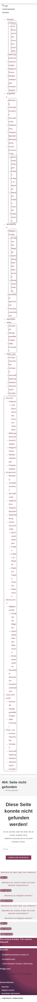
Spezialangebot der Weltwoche (13, 266)
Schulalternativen (12, 110)
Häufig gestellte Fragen (12, 336)
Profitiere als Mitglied (13, 245)
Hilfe (9, 322)
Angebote (10, 95)
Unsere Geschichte (12, 361)
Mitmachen (11, 226)
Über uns (11, 354)
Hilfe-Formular (12, 347)
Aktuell (10, 19)
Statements (13, 217)
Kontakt (12, 393)
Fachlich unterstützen (12, 312)
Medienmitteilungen (12, 79)
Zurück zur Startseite (18, 857)
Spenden (11, 319)
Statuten (12, 382)
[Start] (2, 790)
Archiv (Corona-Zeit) (12, 150)
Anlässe (12, 23)
